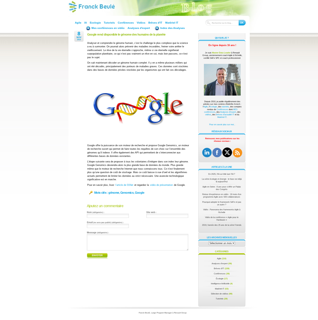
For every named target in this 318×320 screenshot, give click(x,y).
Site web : (151, 212)
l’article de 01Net (124, 185)
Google (139, 192)
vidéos (208, 114)
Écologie (219, 278)
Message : (98, 232)
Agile (78, 22)
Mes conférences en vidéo (108, 28)
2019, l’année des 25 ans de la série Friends (221, 225)
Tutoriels (109, 22)
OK (241, 22)
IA (85, 22)
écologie (213, 107)
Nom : (95, 212)
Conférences (126, 22)
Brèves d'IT (155, 22)
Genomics (127, 192)
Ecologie (95, 22)
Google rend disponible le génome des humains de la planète (126, 34)
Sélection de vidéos (219, 294)
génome (113, 192)
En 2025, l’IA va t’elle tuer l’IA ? (221, 174)
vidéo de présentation (161, 185)
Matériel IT (171, 22)
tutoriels (225, 107)
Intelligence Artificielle (220, 283)
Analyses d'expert (139, 28)
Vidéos (141, 22)
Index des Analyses (172, 28)
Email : (105, 222)
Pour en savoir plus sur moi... (222, 124)
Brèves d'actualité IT (225, 114)
